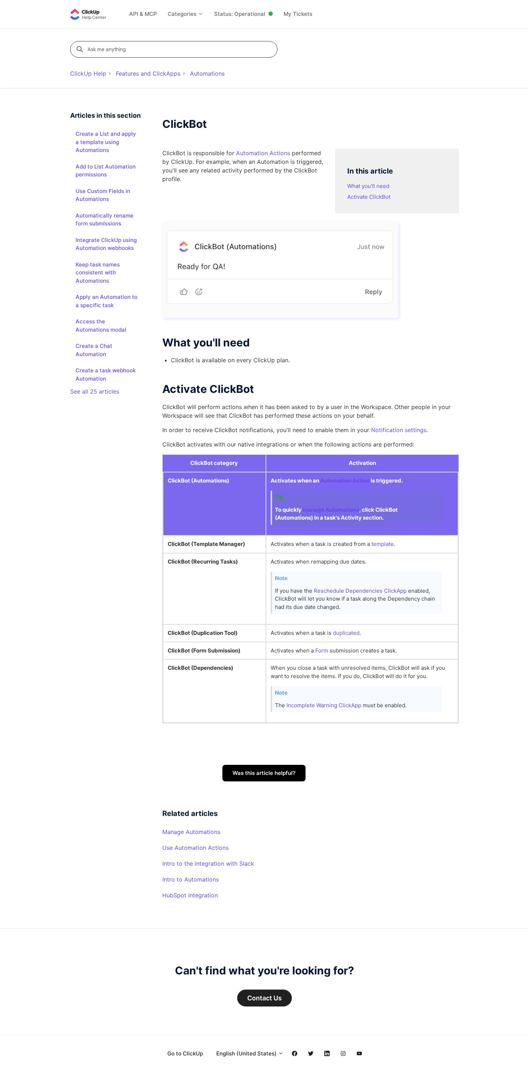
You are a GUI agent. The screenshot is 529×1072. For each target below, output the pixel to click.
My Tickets (298, 13)
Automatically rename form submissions (105, 219)
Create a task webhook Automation (106, 374)
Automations (207, 73)
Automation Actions (263, 153)
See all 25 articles (94, 391)
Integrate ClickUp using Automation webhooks (106, 244)
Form (321, 650)
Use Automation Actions (195, 847)
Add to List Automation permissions (106, 170)
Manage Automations (191, 831)
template (382, 544)
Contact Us (264, 998)
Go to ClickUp (185, 1053)
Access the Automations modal (101, 325)
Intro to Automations (190, 879)
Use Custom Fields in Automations (103, 195)
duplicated (346, 632)
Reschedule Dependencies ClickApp (360, 590)
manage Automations (331, 509)
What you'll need (368, 186)
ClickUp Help (88, 73)
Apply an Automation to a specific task (106, 301)
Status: (239, 13)
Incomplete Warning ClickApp (324, 705)
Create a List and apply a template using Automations (106, 141)
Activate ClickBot (368, 196)
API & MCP (143, 13)
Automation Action (345, 480)
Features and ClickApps (148, 73)
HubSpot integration (190, 895)
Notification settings (398, 430)
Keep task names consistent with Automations (98, 272)
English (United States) (247, 1053)
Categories (183, 13)
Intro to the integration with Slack (208, 863)
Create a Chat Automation (94, 350)
